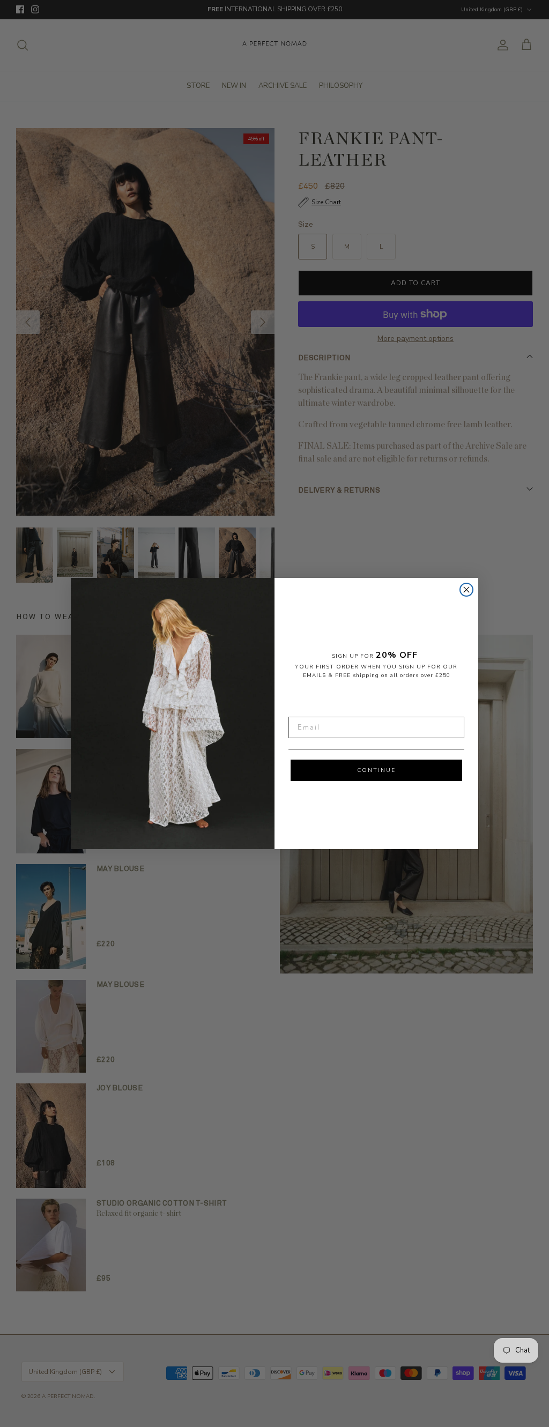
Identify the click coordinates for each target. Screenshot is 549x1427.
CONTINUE (376, 770)
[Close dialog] (466, 589)
